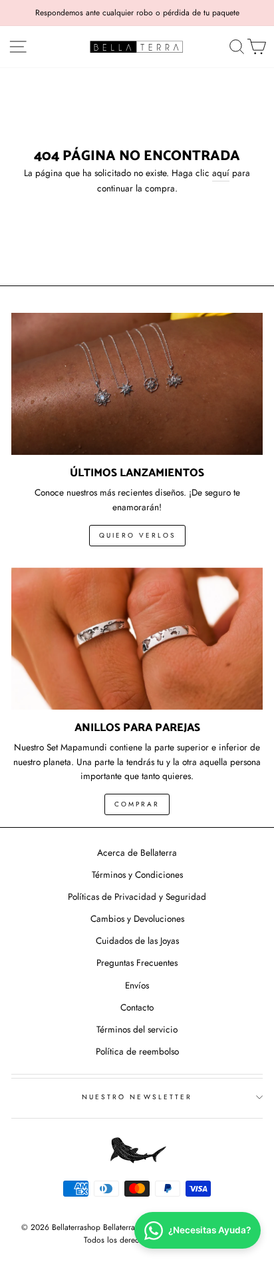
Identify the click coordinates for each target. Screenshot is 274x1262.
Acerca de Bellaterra (137, 852)
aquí (220, 172)
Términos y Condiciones (137, 874)
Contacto (137, 1007)
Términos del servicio (137, 1029)
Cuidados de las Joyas (137, 940)
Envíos (137, 985)
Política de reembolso (137, 1051)
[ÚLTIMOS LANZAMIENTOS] (137, 384)
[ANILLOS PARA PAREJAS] (137, 639)
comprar (137, 804)
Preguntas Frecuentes (137, 962)
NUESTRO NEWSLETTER (137, 1097)
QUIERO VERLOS (137, 535)
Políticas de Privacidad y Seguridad (137, 896)
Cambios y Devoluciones (137, 918)
